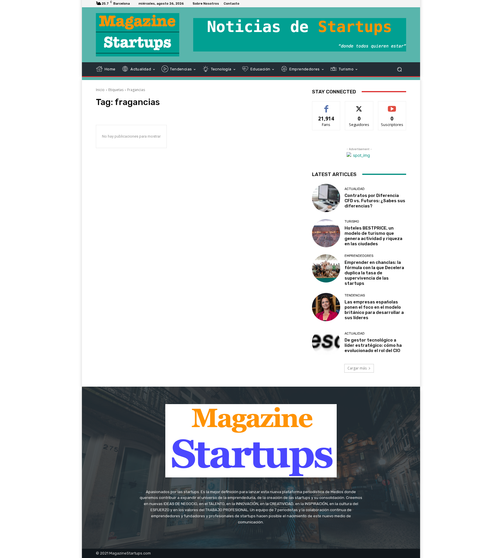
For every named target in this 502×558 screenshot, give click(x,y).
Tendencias (355, 295)
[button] (399, 69)
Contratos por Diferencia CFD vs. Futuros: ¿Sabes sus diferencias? (375, 201)
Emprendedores (359, 255)
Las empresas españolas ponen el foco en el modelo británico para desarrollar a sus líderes (374, 309)
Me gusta (326, 106)
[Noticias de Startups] (137, 34)
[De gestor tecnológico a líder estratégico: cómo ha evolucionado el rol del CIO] (326, 342)
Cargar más (357, 368)
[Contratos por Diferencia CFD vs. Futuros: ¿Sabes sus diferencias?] (326, 198)
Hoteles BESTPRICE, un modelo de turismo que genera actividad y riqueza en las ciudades (373, 235)
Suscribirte (392, 106)
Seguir (359, 106)
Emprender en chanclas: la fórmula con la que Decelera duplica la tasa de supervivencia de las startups (374, 273)
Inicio (100, 89)
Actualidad (355, 189)
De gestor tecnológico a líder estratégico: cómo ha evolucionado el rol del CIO (373, 345)
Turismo (352, 221)
